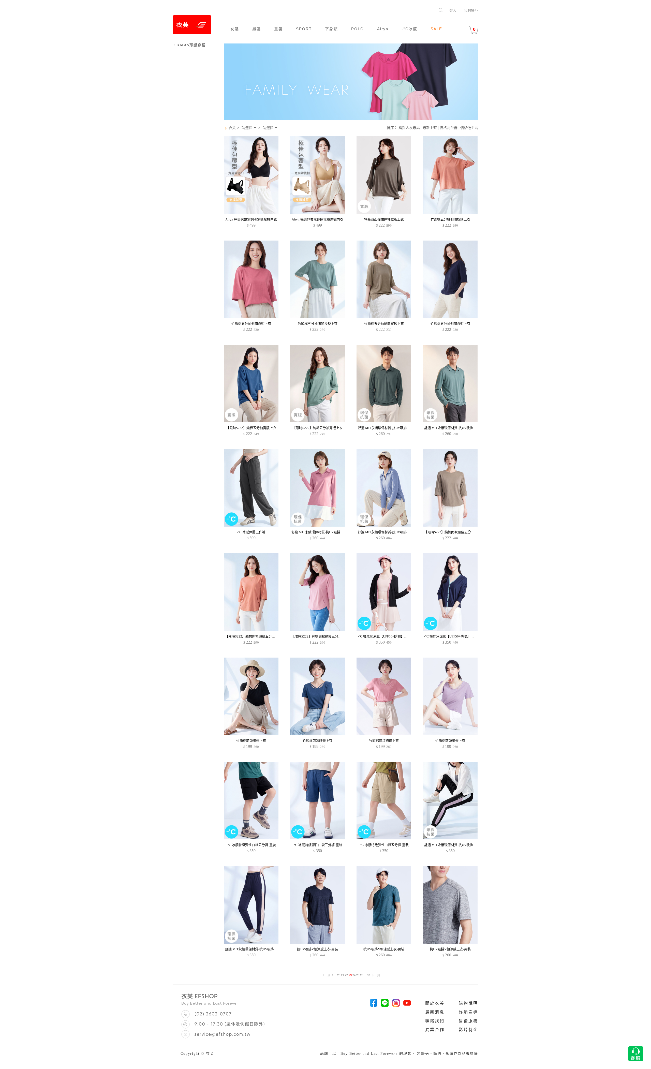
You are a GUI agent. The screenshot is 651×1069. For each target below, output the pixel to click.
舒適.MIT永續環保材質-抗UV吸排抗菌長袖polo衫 (327, 532)
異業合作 (435, 1030)
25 (357, 975)
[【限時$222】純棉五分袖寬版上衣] (251, 421)
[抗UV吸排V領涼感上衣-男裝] (317, 942)
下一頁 (376, 975)
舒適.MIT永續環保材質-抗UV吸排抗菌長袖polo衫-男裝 (397, 428)
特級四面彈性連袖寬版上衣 (384, 219)
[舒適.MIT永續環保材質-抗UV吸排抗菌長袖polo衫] (317, 525)
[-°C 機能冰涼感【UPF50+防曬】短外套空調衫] (384, 630)
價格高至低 (448, 128)
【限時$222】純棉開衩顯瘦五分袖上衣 (452, 532)
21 (342, 975)
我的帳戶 (471, 10)
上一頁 (326, 975)
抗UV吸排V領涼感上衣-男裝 (317, 949)
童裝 (278, 29)
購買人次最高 (409, 128)
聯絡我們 (435, 1021)
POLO (357, 29)
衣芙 (232, 128)
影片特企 (468, 1030)
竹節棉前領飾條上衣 (251, 741)
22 (346, 975)
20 (338, 975)
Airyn (382, 29)
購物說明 (468, 1003)
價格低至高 (469, 128)
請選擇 (247, 128)
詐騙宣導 (468, 1012)
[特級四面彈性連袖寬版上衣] (384, 213)
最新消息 (435, 1012)
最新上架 (430, 128)
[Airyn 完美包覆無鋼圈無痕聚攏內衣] (251, 213)
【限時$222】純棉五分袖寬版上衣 (251, 428)
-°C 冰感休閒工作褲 (251, 532)
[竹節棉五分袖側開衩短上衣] (450, 213)
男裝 (256, 29)
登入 (452, 10)
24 (354, 975)
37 (368, 975)
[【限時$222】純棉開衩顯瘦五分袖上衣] (450, 525)
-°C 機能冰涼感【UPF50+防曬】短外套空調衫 (391, 636)
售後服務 (468, 1021)
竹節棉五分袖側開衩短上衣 (450, 219)
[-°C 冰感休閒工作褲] (251, 525)
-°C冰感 (409, 29)
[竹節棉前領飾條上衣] (251, 734)
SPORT (304, 29)
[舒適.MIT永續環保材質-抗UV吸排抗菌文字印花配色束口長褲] (450, 838)
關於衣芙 (435, 1003)
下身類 (331, 29)
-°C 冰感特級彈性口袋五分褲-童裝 (251, 845)
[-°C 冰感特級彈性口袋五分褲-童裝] (251, 838)
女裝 (234, 29)
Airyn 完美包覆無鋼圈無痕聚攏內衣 (251, 219)
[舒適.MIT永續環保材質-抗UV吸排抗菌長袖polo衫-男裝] (384, 421)
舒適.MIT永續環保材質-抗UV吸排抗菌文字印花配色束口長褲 (468, 845)
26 (361, 975)
